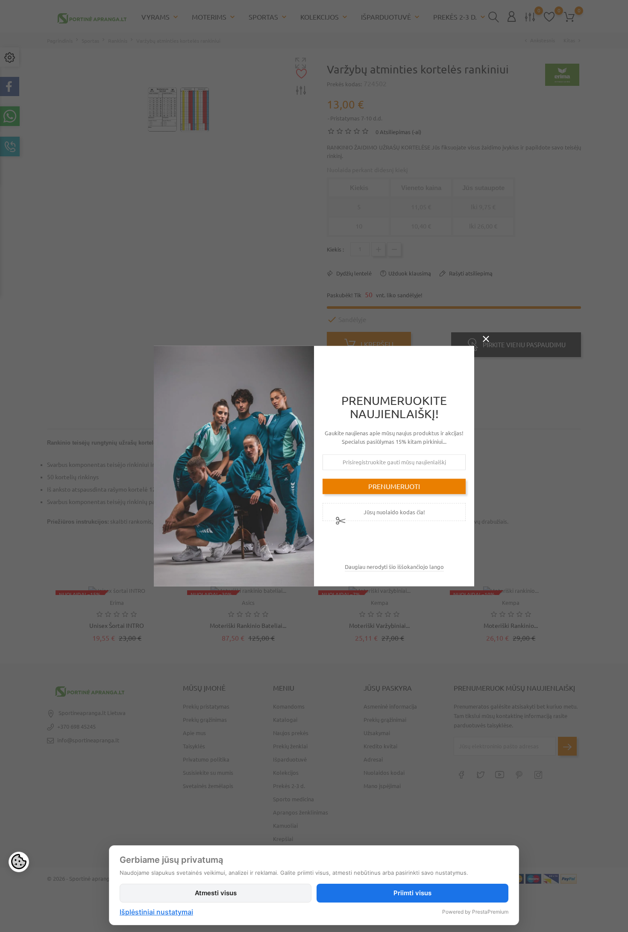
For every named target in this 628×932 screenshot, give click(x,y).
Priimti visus (412, 893)
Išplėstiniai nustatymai (156, 912)
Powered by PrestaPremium (475, 912)
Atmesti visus (216, 893)
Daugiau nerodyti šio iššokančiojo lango (394, 566)
